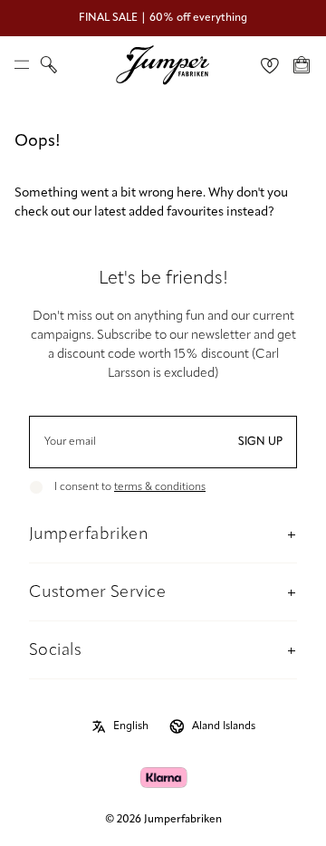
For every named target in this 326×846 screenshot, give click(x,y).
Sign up (260, 442)
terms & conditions (160, 487)
